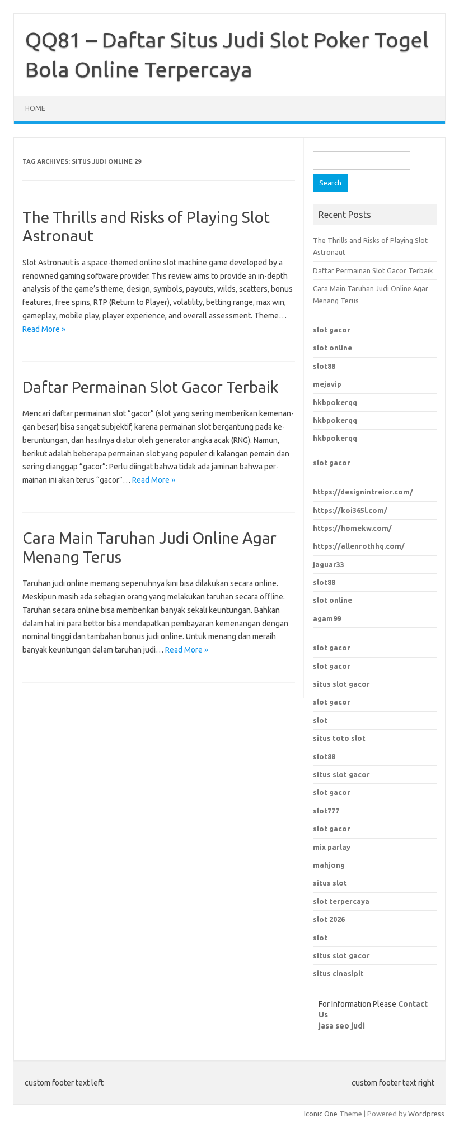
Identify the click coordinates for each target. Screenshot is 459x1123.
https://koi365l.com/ (350, 510)
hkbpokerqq (335, 402)
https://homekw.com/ (352, 528)
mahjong (329, 865)
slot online (332, 347)
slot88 (324, 366)
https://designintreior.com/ (363, 492)
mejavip (327, 384)
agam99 (327, 618)
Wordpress (426, 1113)
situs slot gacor (341, 684)
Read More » (43, 329)
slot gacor (331, 330)
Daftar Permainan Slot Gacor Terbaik (150, 387)
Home (35, 108)
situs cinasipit (338, 973)
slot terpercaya (341, 901)
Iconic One (321, 1113)
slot (320, 720)
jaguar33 (328, 564)
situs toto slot (339, 738)
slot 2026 (329, 919)
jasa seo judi (342, 1025)
